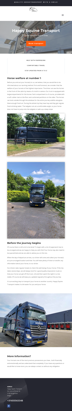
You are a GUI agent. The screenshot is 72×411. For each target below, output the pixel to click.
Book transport (36, 43)
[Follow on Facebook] (8, 405)
